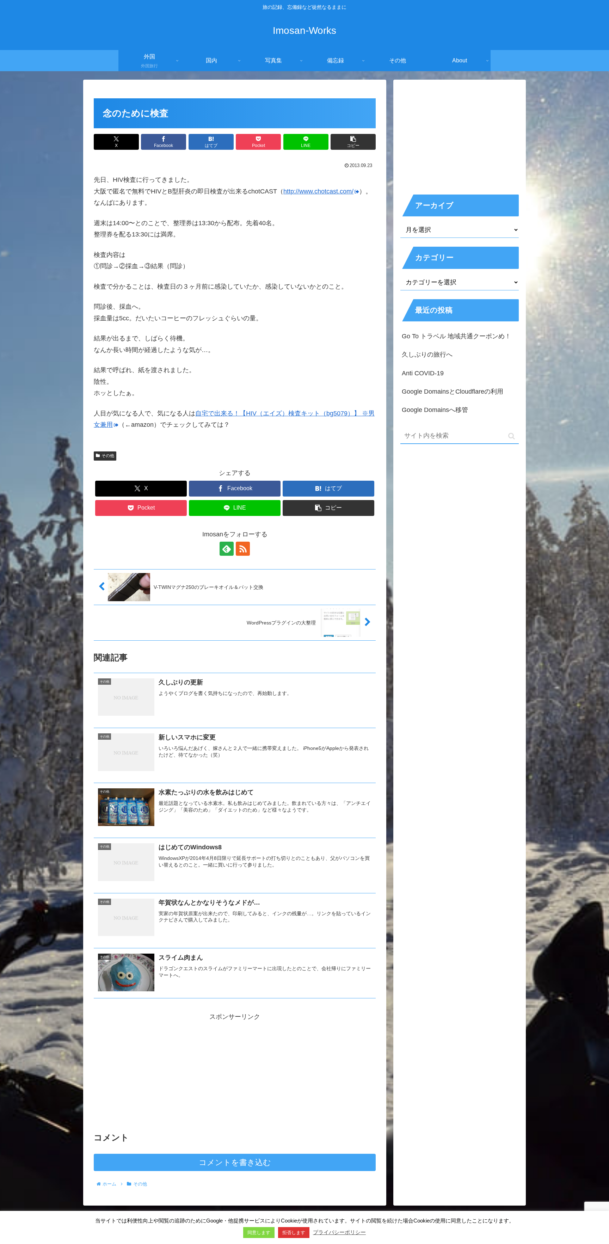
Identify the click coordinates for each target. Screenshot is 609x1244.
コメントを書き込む (235, 1162)
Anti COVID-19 (423, 373)
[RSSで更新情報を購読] (243, 549)
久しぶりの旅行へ (427, 354)
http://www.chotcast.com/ (318, 191)
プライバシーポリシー (339, 1232)
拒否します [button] (293, 1232)
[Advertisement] (235, 1071)
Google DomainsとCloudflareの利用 (452, 391)
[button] (353, 142)
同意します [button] (258, 1232)
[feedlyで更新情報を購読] (227, 549)
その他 (108, 455)
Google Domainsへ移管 (435, 409)
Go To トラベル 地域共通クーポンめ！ (456, 336)
